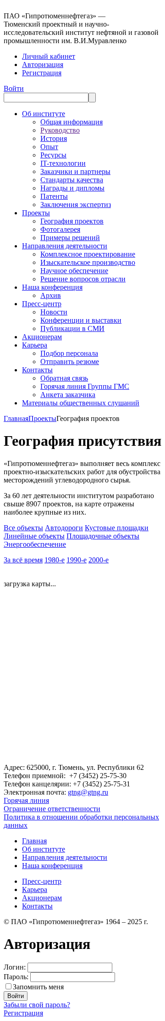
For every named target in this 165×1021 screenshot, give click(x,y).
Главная (16, 418)
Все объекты (23, 528)
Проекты (36, 213)
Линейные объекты (34, 536)
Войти (14, 88)
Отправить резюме (69, 361)
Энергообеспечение (35, 544)
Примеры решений (70, 237)
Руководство (60, 130)
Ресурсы (53, 155)
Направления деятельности (64, 246)
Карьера (34, 345)
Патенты (54, 196)
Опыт (49, 147)
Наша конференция (52, 287)
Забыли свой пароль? (37, 1005)
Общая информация (71, 122)
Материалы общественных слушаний (80, 403)
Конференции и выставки (80, 320)
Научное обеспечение (74, 271)
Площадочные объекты (102, 536)
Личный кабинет (48, 56)
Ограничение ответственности (52, 809)
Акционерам (42, 337)
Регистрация (41, 73)
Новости (53, 312)
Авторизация (42, 64)
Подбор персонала (69, 353)
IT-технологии (63, 163)
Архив (50, 295)
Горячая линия (26, 800)
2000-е (98, 560)
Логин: (15, 967)
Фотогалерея (60, 229)
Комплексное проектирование (87, 254)
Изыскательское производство (87, 262)
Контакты (37, 370)
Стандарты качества (71, 180)
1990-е (76, 560)
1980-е (54, 560)
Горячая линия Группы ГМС (84, 386)
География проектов (72, 221)
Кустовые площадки (116, 528)
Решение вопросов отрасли (83, 279)
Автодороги (64, 528)
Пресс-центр (41, 304)
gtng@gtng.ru (88, 792)
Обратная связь (64, 378)
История (53, 138)
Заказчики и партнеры (75, 171)
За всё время (23, 560)
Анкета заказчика (67, 394)
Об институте (43, 114)
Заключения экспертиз (75, 204)
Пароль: (16, 977)
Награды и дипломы (72, 188)
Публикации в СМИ (72, 328)
